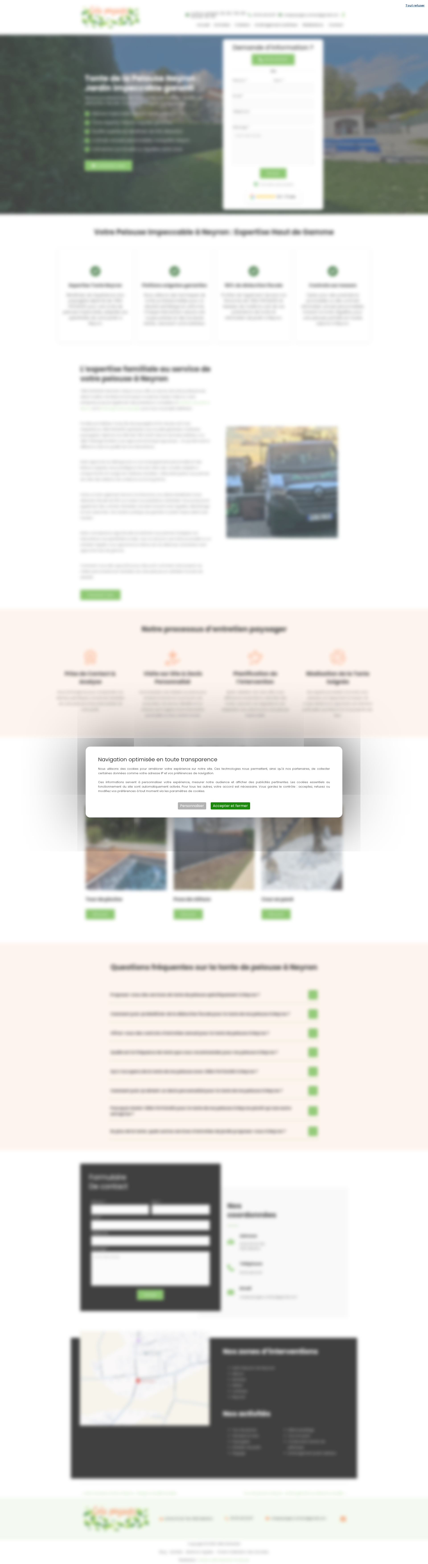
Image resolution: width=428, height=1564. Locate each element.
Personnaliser (192, 805)
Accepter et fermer (230, 805)
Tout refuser (415, 5)
